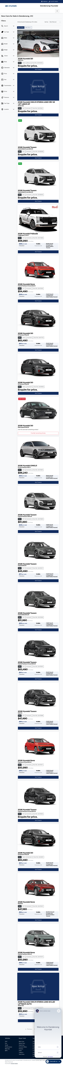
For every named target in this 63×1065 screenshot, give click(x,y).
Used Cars (21, 1045)
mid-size (7, 1049)
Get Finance (38, 69)
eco (6, 1043)
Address (45, 1)
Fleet (20, 1050)
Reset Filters (21, 27)
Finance (21, 1049)
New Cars (21, 1041)
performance (8, 1047)
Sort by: (46, 22)
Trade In (21, 1052)
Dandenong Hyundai (49, 6)
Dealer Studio (14, 1063)
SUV (6, 1041)
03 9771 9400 (54, 1)
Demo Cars (22, 1043)
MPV (6, 1050)
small (6, 1045)
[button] (57, 11)
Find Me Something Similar (38, 433)
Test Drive (21, 1054)
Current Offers (23, 1047)
